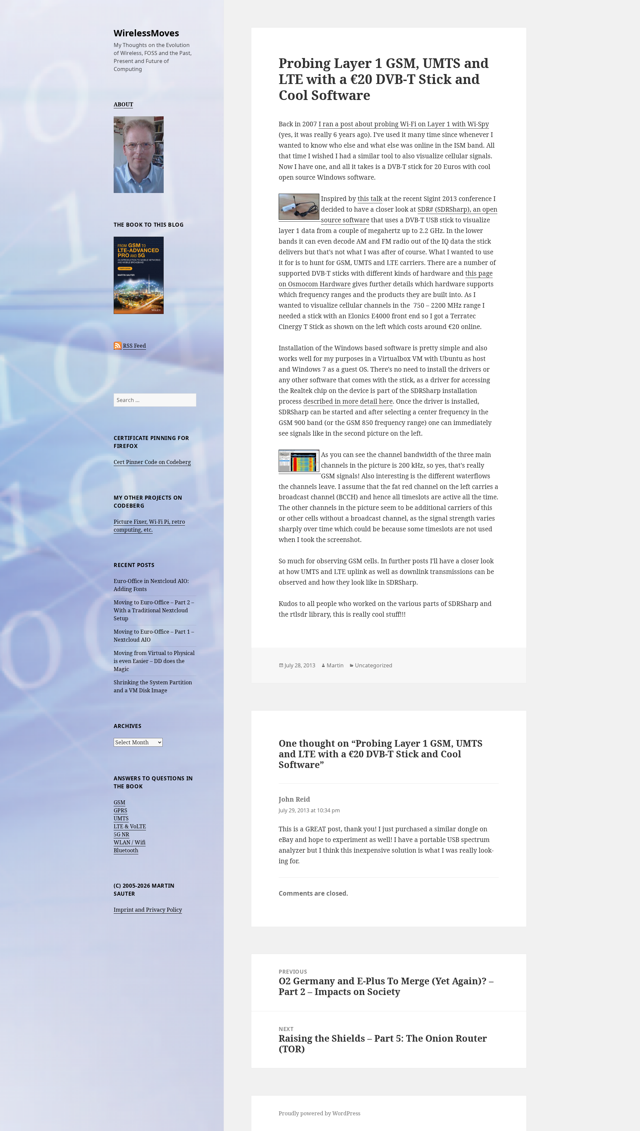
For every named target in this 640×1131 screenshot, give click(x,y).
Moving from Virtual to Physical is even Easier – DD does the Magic (154, 661)
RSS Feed (134, 345)
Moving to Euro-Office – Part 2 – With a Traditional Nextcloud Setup (154, 610)
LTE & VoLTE (130, 826)
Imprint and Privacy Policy (148, 909)
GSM (119, 802)
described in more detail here (348, 401)
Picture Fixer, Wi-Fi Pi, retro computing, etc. (149, 525)
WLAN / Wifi (130, 842)
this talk (370, 198)
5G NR (121, 834)
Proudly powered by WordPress (319, 1113)
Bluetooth (126, 850)
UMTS (121, 818)
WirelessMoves (146, 33)
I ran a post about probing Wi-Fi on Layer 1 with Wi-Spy (404, 124)
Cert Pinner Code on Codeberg (152, 462)
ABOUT (123, 104)
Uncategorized (373, 665)
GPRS (120, 810)
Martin (335, 665)
